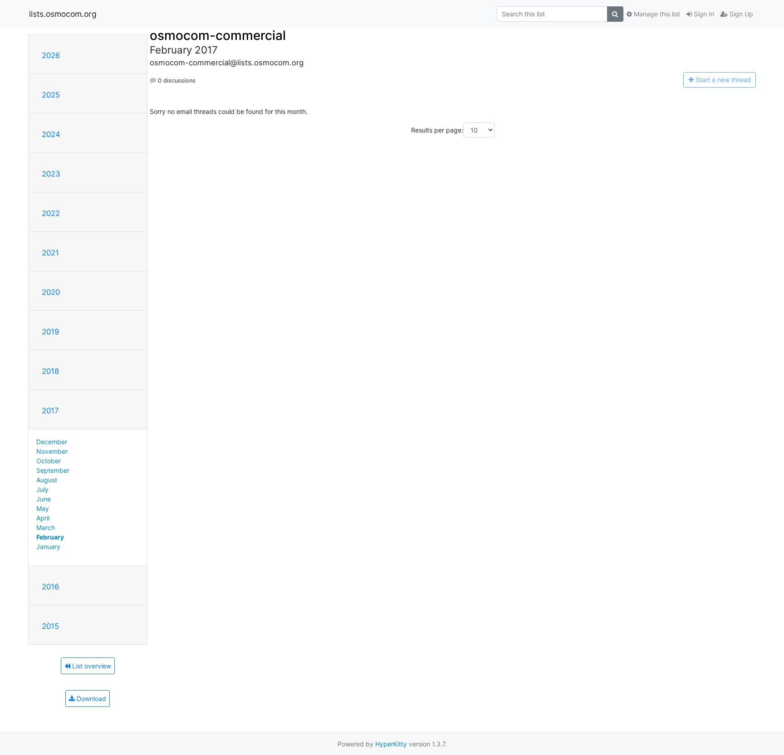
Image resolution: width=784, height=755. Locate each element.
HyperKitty (391, 744)
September (52, 470)
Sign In (703, 14)
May (42, 508)
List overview (90, 666)
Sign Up (740, 14)
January (48, 546)
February (50, 537)
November (52, 451)
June (43, 499)
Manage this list (656, 14)
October (48, 461)
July (42, 489)
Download (90, 698)
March (45, 527)
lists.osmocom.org (63, 14)
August (46, 480)
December (51, 442)
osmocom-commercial (218, 35)
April (42, 518)
